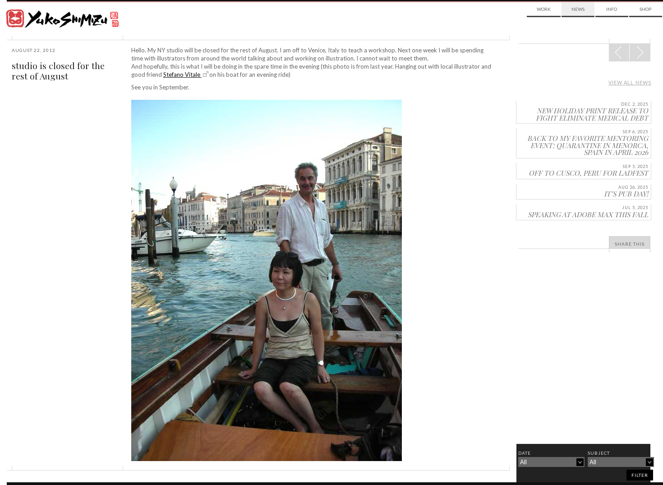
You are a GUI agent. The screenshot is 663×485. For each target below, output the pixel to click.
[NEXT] (619, 52)
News (578, 9)
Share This (630, 244)
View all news (629, 82)
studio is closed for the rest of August (58, 71)
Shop (645, 9)
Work (544, 9)
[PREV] (640, 52)
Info (611, 9)
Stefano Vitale (182, 74)
